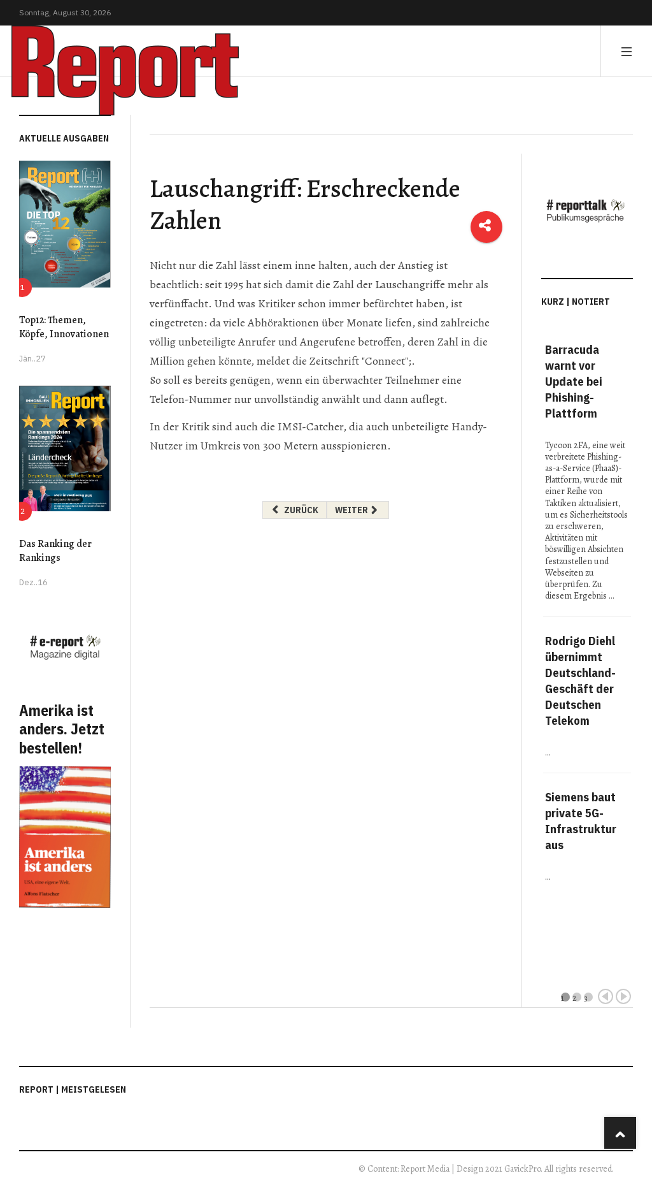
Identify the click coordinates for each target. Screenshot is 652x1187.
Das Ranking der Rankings (55, 551)
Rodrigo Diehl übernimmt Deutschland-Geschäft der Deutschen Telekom (580, 680)
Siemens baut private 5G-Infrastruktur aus (580, 820)
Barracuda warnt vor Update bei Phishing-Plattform (573, 381)
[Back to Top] (620, 1133)
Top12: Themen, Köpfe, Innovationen (64, 327)
